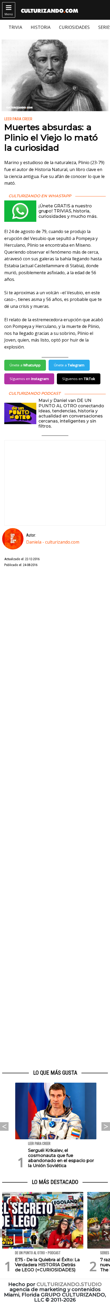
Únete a (25, 365)
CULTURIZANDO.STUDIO (69, 1284)
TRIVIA (15, 27)
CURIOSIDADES (74, 27)
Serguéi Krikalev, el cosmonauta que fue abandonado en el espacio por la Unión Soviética (61, 1158)
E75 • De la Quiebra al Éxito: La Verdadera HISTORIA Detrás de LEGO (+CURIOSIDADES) (47, 1264)
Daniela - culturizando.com (52, 542)
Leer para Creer (18, 119)
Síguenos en (29, 378)
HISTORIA (40, 27)
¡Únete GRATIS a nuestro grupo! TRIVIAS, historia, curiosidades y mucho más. (67, 211)
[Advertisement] (55, 818)
